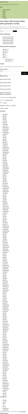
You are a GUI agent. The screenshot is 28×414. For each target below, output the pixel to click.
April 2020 (5, 239)
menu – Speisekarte (6, 9)
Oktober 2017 (5, 288)
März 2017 (5, 299)
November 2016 (6, 306)
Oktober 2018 (5, 268)
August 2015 (5, 330)
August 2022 (5, 193)
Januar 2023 (5, 184)
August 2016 (5, 311)
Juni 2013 (4, 373)
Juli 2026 (4, 116)
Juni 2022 (4, 196)
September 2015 (6, 329)
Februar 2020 (5, 242)
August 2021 (5, 212)
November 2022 (6, 188)
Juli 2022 (4, 194)
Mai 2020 (4, 237)
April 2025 (5, 140)
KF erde (4, 52)
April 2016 (5, 317)
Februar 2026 (5, 124)
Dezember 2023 (6, 166)
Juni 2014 (4, 353)
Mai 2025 (4, 139)
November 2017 (6, 286)
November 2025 (6, 129)
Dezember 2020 (6, 225)
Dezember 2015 (6, 324)
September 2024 (6, 152)
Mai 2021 (4, 217)
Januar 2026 (5, 125)
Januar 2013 (5, 381)
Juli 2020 (4, 234)
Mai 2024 (4, 158)
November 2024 (6, 148)
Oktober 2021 (5, 209)
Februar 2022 (5, 202)
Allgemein (5, 49)
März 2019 (5, 260)
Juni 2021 (4, 216)
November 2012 (6, 385)
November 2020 (6, 227)
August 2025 (5, 134)
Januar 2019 (5, 263)
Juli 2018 (4, 273)
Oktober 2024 (5, 150)
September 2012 (6, 388)
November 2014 (6, 345)
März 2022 (5, 201)
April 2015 (5, 337)
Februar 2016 (5, 321)
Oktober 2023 (5, 170)
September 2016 (6, 309)
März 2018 (5, 280)
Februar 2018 (5, 281)
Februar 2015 (5, 340)
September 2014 (6, 349)
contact (4, 14)
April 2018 (5, 278)
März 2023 (5, 181)
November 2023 (6, 168)
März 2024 (5, 162)
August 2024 (5, 153)
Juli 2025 (4, 135)
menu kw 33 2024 (12, 97)
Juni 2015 (4, 334)
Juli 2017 (4, 293)
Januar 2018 (5, 283)
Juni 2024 (4, 157)
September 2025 (6, 132)
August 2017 (5, 291)
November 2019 (6, 247)
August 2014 (5, 350)
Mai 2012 (4, 395)
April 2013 (5, 376)
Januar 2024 (5, 165)
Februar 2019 (5, 262)
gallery (4, 12)
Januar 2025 (5, 145)
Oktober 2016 (5, 308)
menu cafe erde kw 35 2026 (8, 36)
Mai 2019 (4, 257)
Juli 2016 (4, 312)
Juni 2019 (4, 255)
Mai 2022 (4, 198)
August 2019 (5, 252)
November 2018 (6, 267)
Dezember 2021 (6, 206)
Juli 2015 (4, 332)
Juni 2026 (4, 117)
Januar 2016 (5, 322)
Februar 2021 (5, 222)
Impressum (5, 17)
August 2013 (5, 370)
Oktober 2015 (5, 327)
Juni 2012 (4, 393)
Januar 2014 (5, 362)
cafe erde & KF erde (4, 1)
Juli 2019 (4, 253)
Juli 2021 (4, 214)
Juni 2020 (4, 235)
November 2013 (6, 365)
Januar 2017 (5, 303)
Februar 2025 (5, 143)
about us (4, 11)
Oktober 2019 (5, 248)
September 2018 (6, 270)
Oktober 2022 (5, 189)
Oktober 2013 (5, 367)
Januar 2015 (5, 342)
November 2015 (6, 326)
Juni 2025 (4, 137)
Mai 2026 (4, 119)
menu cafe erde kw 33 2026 (8, 41)
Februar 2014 (5, 360)
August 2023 (5, 173)
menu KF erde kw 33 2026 (8, 43)
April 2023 (5, 180)
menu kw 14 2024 (9, 100)
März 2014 (5, 358)
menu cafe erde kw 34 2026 (8, 38)
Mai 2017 (4, 296)
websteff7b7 (2, 105)
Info (3, 54)
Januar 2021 (5, 224)
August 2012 (5, 390)
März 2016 (5, 319)
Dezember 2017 (6, 285)
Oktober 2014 (5, 347)
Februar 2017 (5, 301)
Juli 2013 (4, 372)
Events (4, 55)
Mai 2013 (4, 375)
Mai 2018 (4, 276)
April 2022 (5, 199)
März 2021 (5, 221)
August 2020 (5, 232)
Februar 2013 (5, 380)
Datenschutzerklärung (4, 413)
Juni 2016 (4, 314)
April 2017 (5, 298)
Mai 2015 (4, 335)
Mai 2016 (4, 316)
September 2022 (6, 191)
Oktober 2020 (5, 229)
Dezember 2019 (6, 245)
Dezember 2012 (6, 383)
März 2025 (5, 142)
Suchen (1, 70)
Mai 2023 (4, 178)
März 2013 (5, 378)
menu (4, 57)
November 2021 (6, 207)
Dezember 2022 (6, 186)
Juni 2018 (4, 275)
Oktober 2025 (5, 130)
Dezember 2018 (6, 265)
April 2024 (5, 160)
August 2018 (5, 271)
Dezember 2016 (6, 304)
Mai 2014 (4, 355)
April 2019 (5, 258)
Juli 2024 (4, 155)
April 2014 (5, 357)
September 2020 (6, 230)
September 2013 (6, 368)
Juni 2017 (4, 294)
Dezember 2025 (6, 127)
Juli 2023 (4, 175)
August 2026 (5, 114)
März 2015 (5, 339)
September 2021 (6, 211)
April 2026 (5, 120)
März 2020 (5, 240)
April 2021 (5, 219)
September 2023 (6, 171)
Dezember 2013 (6, 363)
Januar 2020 (5, 244)
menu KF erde (8, 60)
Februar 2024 (5, 163)
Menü (1, 7)
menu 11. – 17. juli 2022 (11, 105)
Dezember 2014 (6, 344)
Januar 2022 (5, 204)
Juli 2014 (4, 352)
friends (4, 16)
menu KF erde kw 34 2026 (8, 40)
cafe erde (4, 51)
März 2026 (5, 122)
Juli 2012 (4, 391)
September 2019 (6, 250)
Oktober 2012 (5, 386)
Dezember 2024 (6, 147)
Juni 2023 (4, 176)
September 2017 (6, 290)
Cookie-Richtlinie (22, 411)
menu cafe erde (8, 59)
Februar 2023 (5, 183)
